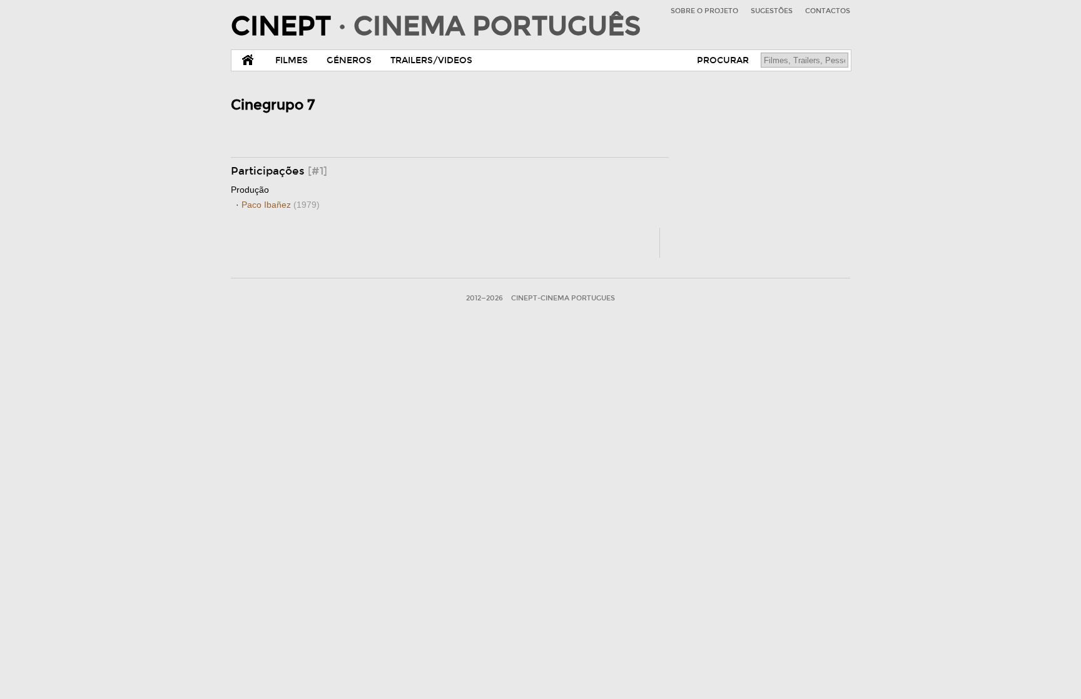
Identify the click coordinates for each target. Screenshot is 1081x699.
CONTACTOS (827, 11)
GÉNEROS (349, 60)
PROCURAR (723, 60)
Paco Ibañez (280, 205)
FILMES (291, 60)
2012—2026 (484, 298)
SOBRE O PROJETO (704, 11)
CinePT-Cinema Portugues (563, 298)
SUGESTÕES (772, 11)
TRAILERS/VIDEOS (431, 60)
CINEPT (436, 26)
